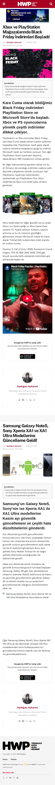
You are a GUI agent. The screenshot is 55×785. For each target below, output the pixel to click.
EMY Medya (21, 754)
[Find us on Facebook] (6, 777)
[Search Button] (51, 4)
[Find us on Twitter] (4, 777)
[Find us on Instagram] (14, 777)
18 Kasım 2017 (31, 42)
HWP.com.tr (7, 764)
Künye (5, 759)
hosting (14, 764)
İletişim (14, 759)
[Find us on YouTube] (10, 777)
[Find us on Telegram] (17, 777)
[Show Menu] (4, 4)
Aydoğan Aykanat (14, 42)
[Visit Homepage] (27, 4)
